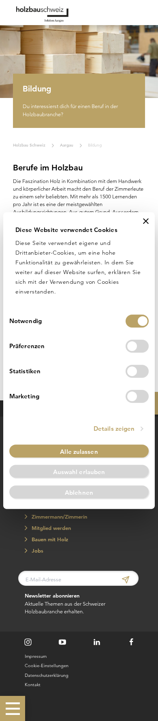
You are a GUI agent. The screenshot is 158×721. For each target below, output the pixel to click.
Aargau (66, 145)
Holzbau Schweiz (29, 145)
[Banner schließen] (146, 221)
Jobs (36, 550)
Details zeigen (114, 428)
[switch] (137, 346)
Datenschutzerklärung (46, 675)
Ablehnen (79, 492)
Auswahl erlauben (79, 472)
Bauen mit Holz (49, 539)
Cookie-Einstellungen (46, 665)
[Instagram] (28, 642)
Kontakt (33, 684)
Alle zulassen (79, 451)
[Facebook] (131, 642)
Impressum (36, 656)
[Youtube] (62, 642)
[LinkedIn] (96, 642)
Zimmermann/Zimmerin (58, 516)
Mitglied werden (50, 528)
